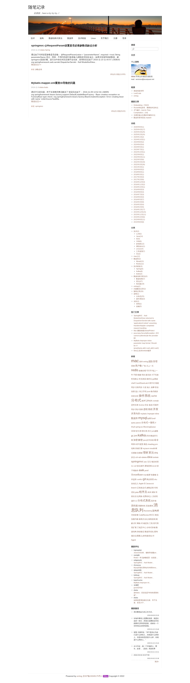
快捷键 (153, 475)
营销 (133, 366)
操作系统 (144, 395)
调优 (145, 444)
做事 (153, 387)
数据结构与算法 (55, 38)
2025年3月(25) (139, 132)
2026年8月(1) (139, 127)
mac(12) (137, 256)
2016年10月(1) (139, 187)
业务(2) (136, 301)
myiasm (146, 448)
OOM (133, 431)
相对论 (149, 379)
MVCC (152, 515)
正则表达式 (141, 488)
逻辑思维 (148, 466)
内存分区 (134, 396)
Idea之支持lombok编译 (142, 351)
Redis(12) (140, 264)
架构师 (155, 510)
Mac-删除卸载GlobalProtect (144, 331)
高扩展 (134, 527)
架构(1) (136, 294)
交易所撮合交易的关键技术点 (144, 115)
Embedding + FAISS (141, 105)
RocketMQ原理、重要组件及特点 (146, 108)
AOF (137, 444)
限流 (157, 515)
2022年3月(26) (139, 164)
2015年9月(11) (139, 219)
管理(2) (139, 304)
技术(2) (136, 231)
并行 (149, 431)
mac (135, 360)
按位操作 (140, 466)
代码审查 (134, 515)
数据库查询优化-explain (142, 118)
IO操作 (156, 405)
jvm (135, 435)
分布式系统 (144, 500)
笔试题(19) (140, 284)
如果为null (151, 418)
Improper (150, 414)
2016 (148, 436)
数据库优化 (149, 532)
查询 (156, 532)
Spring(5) (139, 269)
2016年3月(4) (139, 204)
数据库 (70, 38)
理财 (145, 452)
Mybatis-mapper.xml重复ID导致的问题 (53, 83)
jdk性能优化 (147, 536)
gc (132, 435)
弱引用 (144, 431)
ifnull (133, 427)
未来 (149, 492)
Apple (141, 484)
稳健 (139, 375)
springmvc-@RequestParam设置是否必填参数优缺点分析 (64, 45)
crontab (156, 401)
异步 (137, 409)
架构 (42, 38)
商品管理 (150, 479)
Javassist (150, 484)
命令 (156, 440)
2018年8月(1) (139, 172)
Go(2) (138, 254)
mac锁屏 (146, 475)
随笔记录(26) (138, 291)
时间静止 (134, 379)
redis (134, 370)
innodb (152, 448)
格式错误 (154, 391)
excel (154, 466)
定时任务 (134, 405)
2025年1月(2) (139, 137)
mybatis (143, 414)
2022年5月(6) (139, 159)
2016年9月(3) (139, 189)
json (148, 391)
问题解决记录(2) (140, 289)
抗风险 (139, 496)
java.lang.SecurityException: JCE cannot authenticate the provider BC (146, 335)
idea (149, 457)
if (155, 423)
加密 (135, 440)
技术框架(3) (138, 266)
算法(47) (139, 281)
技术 (33, 38)
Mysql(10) (140, 261)
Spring (47, 50)
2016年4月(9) (139, 202)
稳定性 (146, 523)
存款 (143, 375)
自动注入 (134, 484)
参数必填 (38, 69)
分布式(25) (140, 296)
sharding (151, 444)
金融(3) (139, 306)
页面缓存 (149, 506)
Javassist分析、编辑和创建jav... (145, 553)
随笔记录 (36, 7)
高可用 (156, 523)
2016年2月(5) (139, 207)
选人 (137, 391)
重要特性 (141, 506)
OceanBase (137, 474)
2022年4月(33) (139, 162)
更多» (157, 662)
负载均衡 (134, 519)
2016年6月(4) (139, 197)
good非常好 (138, 588)
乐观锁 (134, 453)
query (133, 423)
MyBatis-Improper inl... (142, 583)
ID (145, 484)
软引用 (138, 431)
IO (142, 523)
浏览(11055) (120, 74)
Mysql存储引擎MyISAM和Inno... (145, 568)
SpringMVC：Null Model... (144, 563)
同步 (133, 409)
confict (139, 479)
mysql (142, 418)
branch (134, 488)
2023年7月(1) (139, 149)
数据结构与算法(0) (140, 276)
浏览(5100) (121, 111)
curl (135, 466)
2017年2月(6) (139, 179)
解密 (140, 440)
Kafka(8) (139, 271)
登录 (124, 38)
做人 (148, 387)
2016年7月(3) (139, 194)
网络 (138, 523)
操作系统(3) (140, 299)
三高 (151, 523)
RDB (133, 444)
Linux (93, 38)
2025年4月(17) (139, 129)
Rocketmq (148, 511)
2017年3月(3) (139, 177)
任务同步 (138, 387)
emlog (136, 96)
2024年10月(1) (139, 139)
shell (133, 383)
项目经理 (155, 462)
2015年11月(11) (140, 214)
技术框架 (82, 38)
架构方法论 (143, 519)
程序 (143, 401)
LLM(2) (139, 234)
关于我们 (104, 38)
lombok (156, 457)
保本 (141, 362)
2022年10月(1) (139, 152)
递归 (133, 501)
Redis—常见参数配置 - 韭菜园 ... (146, 558)
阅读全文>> (36, 64)
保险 (153, 492)
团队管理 (153, 361)
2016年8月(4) (139, 192)
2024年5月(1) (139, 147)
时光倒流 (142, 379)
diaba (42, 50)
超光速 (148, 375)
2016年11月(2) (139, 184)
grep (137, 492)
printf (147, 470)
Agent (133, 540)
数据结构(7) (140, 279)
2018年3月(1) (139, 174)
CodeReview (144, 515)
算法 (151, 452)
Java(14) (139, 236)
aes (145, 462)
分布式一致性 (148, 422)
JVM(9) (139, 241)
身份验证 (140, 532)
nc (132, 466)
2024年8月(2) (139, 142)
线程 (150, 409)
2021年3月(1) (139, 167)
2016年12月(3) (139, 182)
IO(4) (138, 239)
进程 (145, 409)
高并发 (153, 501)
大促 (144, 387)
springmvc (39, 106)
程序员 (143, 491)
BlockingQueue (149, 427)
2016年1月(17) (139, 209)
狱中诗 (152, 383)
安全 (147, 405)
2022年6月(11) (139, 157)
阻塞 (141, 409)
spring (137, 427)
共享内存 (135, 413)
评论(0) (113, 74)
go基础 (155, 379)
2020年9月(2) (139, 169)
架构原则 (152, 519)
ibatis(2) (139, 274)
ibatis (46, 87)
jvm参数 (155, 431)
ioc (142, 427)
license (142, 405)
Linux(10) (139, 249)
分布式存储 (151, 527)
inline (157, 414)
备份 (151, 405)
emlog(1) (137, 286)
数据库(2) (137, 259)
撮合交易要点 (136, 536)
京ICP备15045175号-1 (93, 676)
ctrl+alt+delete (141, 457)
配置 (141, 444)
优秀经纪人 (147, 496)
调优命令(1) (140, 246)
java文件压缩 (148, 440)
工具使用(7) (140, 251)
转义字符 (142, 391)
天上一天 (150, 366)
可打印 (149, 371)
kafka (142, 435)
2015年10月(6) (139, 217)
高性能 (134, 505)
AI (153, 536)
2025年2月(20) (139, 134)
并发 (155, 409)
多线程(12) (140, 244)
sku (155, 479)
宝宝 (149, 462)
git (144, 479)
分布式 (136, 400)
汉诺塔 (155, 496)
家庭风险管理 (139, 91)
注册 (115, 38)
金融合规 (142, 371)
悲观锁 (139, 453)
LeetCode (137, 93)
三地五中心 (141, 527)
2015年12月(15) (140, 212)
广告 (144, 366)
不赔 (135, 375)
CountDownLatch (142, 383)
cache (154, 396)
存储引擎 (138, 448)
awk (141, 470)
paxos (138, 423)
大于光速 (155, 375)
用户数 (138, 366)
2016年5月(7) (139, 199)
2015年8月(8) (139, 222)
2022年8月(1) (139, 154)
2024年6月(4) (139, 144)
